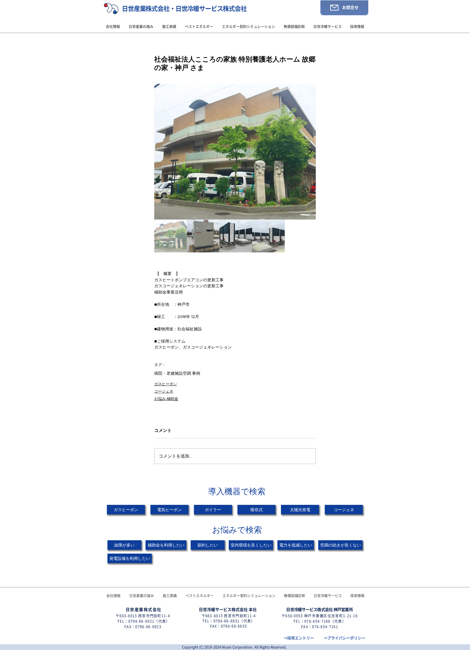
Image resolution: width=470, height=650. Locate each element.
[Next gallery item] (309, 151)
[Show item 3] (235, 236)
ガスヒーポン (165, 384)
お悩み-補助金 (166, 398)
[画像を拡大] (235, 152)
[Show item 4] (268, 236)
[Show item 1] (170, 236)
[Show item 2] (203, 236)
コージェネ (163, 391)
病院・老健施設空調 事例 (177, 373)
